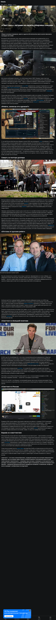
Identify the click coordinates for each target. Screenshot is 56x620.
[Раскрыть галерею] (28, 63)
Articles (10, 4)
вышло (36, 428)
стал (41, 141)
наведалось (51, 225)
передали (9, 316)
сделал (25, 98)
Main (2, 4)
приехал (24, 206)
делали (26, 203)
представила (20, 448)
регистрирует (40, 100)
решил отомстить (28, 303)
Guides (14, 4)
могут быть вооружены (14, 87)
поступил (7, 442)
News (5, 4)
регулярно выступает (33, 363)
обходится (36, 102)
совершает (49, 91)
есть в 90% (25, 86)
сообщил (20, 368)
